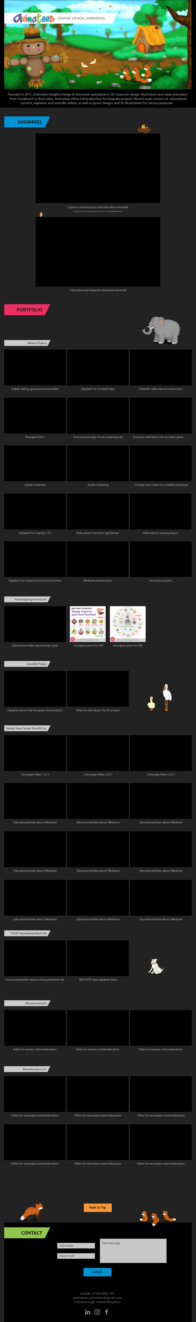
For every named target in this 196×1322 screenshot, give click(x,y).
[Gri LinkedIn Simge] (87, 1312)
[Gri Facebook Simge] (106, 1312)
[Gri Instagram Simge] (97, 1312)
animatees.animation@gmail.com (97, 1298)
